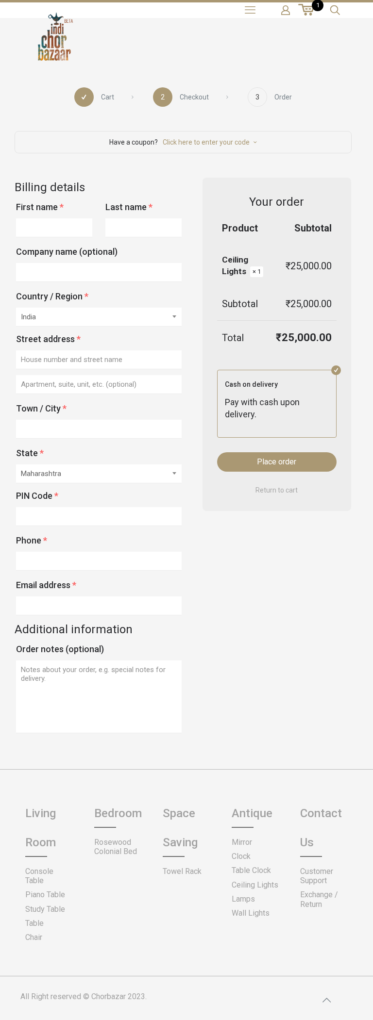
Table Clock (251, 870)
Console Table (39, 876)
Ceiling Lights (255, 884)
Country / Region (52, 296)
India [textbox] (28, 317)
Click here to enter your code (206, 142)
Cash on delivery (251, 384)
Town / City (41, 408)
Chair (33, 937)
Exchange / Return (319, 899)
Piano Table (45, 894)
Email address (46, 585)
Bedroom (118, 813)
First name (40, 207)
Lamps (243, 899)
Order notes (60, 649)
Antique (252, 813)
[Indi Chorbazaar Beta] (54, 44)
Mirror (242, 842)
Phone (31, 540)
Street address (48, 339)
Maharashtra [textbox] (41, 473)
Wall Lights (251, 913)
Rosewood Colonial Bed (115, 847)
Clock (241, 856)
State (30, 453)
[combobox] (99, 317)
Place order (276, 461)
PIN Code (37, 496)
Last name (129, 207)
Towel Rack (182, 871)
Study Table (45, 909)
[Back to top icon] (326, 1000)
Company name (67, 252)
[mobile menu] (250, 10)
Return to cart (276, 490)
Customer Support (316, 876)
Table (34, 923)
